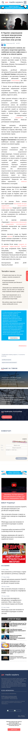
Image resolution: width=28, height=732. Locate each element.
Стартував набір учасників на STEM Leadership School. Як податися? (13, 530)
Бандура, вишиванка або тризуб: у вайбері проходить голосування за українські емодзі (12, 537)
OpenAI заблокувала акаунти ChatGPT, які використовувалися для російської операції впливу (14, 508)
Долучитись (14, 338)
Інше (5, 12)
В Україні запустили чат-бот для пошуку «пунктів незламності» (12, 276)
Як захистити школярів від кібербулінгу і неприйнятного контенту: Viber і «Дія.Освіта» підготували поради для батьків (12, 601)
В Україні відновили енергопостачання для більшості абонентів (12, 282)
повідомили (15, 80)
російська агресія (6, 359)
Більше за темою (9, 368)
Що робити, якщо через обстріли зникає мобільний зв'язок (12, 303)
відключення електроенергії (9, 362)
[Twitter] (5, 45)
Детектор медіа (14, 619)
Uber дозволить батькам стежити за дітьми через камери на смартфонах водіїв (13, 516)
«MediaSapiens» (23, 345)
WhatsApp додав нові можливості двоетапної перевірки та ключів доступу (12, 524)
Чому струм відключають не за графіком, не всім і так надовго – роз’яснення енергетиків (12, 296)
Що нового (9, 12)
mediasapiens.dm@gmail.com (10, 697)
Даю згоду (14, 729)
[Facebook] (2, 45)
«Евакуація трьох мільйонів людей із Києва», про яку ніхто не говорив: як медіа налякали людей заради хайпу (13, 289)
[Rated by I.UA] (10, 711)
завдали (9, 236)
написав (24, 181)
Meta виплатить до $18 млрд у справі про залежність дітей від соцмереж (13, 572)
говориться (20, 117)
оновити (24, 439)
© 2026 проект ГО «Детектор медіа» (9, 696)
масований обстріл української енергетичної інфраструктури (14, 206)
